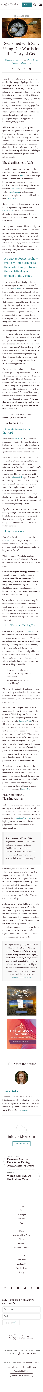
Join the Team (21, 1268)
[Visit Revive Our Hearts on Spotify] (24, 1288)
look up (23, 175)
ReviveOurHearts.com (21, 977)
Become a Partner (21, 1247)
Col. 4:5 (16, 288)
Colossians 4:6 (8, 210)
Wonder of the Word (21, 1235)
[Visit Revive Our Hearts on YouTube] (18, 1288)
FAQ (21, 1272)
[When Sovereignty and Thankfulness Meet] (39, 16)
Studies (21, 1218)
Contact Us (21, 1263)
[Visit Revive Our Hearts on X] (31, 1288)
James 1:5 (8, 540)
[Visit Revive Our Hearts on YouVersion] (38, 1288)
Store (21, 1230)
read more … (23, 1110)
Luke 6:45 (17, 438)
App (21, 1223)
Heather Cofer (11, 59)
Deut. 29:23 (15, 191)
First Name (8, 1309)
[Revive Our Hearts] (10, 4)
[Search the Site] (35, 4)
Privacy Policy (12, 1367)
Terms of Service (29, 1367)
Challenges (21, 1214)
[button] (40, 4)
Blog (22, 1210)
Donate (27, 4)
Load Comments (21, 1144)
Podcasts (21, 1206)
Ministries (27, 1362)
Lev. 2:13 (15, 188)
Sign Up (9, 1323)
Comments (26, 63)
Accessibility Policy (21, 1370)
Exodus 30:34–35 (23, 818)
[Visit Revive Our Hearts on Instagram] (4, 1288)
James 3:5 (25, 789)
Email (5, 1316)
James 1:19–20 (25, 721)
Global (21, 1239)
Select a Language (20, 1375)
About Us (21, 1259)
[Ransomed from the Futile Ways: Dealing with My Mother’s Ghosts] (4, 16)
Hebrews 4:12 (16, 477)
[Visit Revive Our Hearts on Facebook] (11, 1288)
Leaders (21, 1243)
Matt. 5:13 (11, 198)
